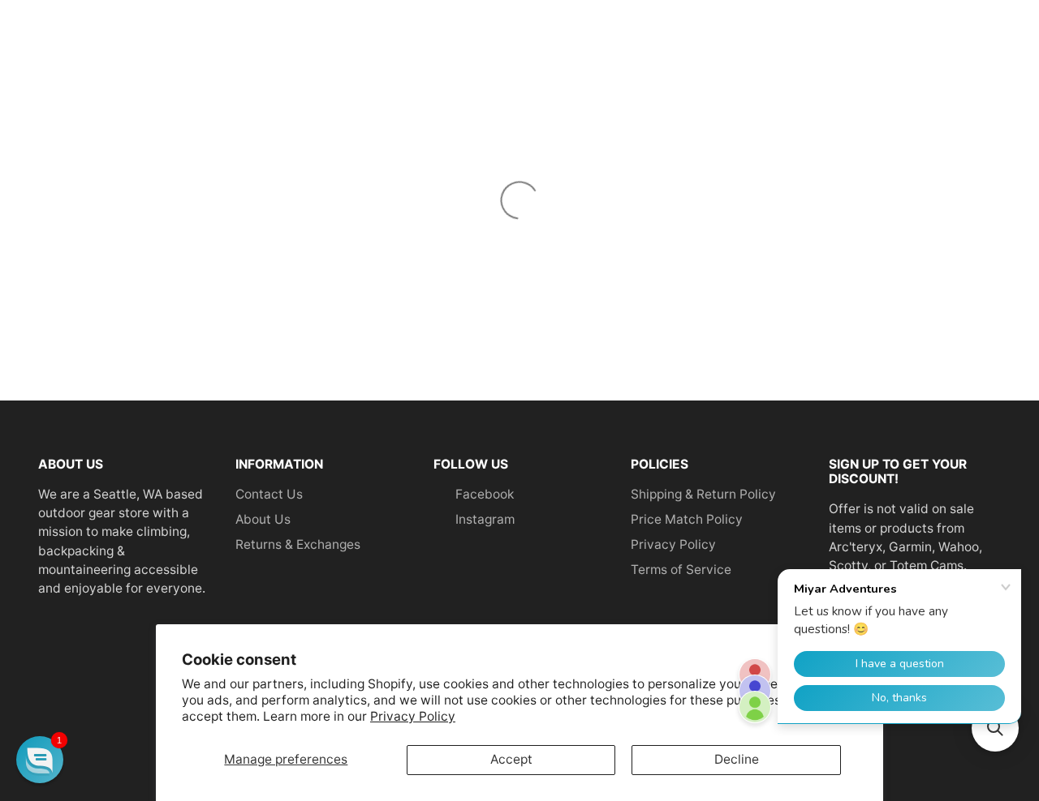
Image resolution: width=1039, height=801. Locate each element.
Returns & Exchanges (297, 544)
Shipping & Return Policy (703, 494)
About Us (263, 519)
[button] (39, 759)
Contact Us (269, 494)
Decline (736, 759)
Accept (511, 759)
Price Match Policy (687, 519)
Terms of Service (681, 569)
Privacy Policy (412, 716)
